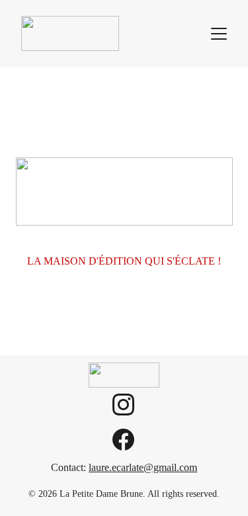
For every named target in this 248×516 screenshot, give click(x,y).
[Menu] (219, 34)
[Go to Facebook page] (123, 440)
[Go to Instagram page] (123, 411)
